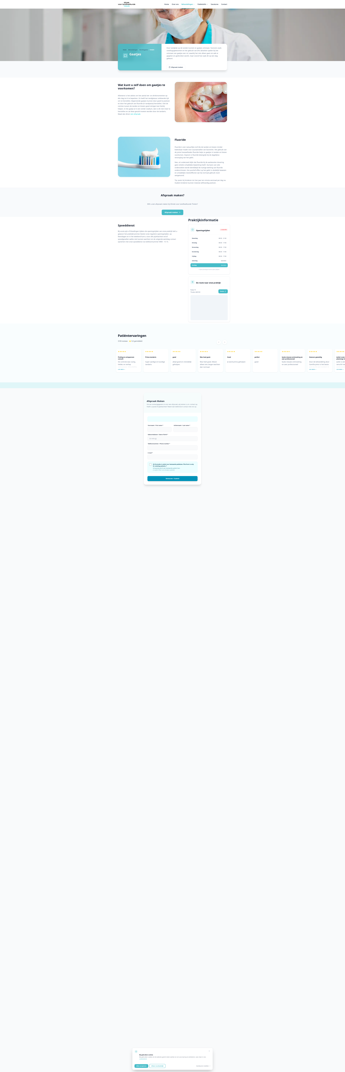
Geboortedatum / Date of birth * (158, 434)
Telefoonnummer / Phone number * (159, 444)
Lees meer (121, 369)
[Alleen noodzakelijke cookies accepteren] (209, 1051)
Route (222, 291)
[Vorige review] (218, 342)
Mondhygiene (143, 50)
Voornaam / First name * (155, 425)
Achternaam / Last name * (182, 425)
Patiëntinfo (202, 4)
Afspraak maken (177, 67)
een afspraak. (136, 114)
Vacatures (214, 4)
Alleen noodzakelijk (157, 1066)
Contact (224, 4)
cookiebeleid (143, 1059)
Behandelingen (187, 4)
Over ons (175, 4)
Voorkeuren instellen (202, 1066)
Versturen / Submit (172, 479)
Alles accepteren (141, 1066)
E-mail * (150, 453)
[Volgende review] (224, 342)
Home (166, 4)
